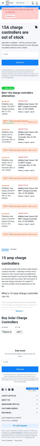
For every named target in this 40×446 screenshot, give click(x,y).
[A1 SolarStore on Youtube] (12, 390)
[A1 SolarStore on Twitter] (6, 390)
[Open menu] (3, 3)
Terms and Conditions (29, 75)
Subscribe (20, 369)
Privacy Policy (10, 77)
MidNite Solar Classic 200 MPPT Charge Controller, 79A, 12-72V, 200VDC (28, 190)
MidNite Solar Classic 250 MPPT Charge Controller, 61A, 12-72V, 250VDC (28, 218)
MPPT (19, 332)
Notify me (20, 62)
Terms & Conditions (16, 432)
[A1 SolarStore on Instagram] (9, 390)
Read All (19, 311)
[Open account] (33, 3)
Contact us (29, 437)
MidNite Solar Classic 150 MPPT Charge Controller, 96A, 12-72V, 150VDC (28, 106)
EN (14, 426)
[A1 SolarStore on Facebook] (3, 390)
